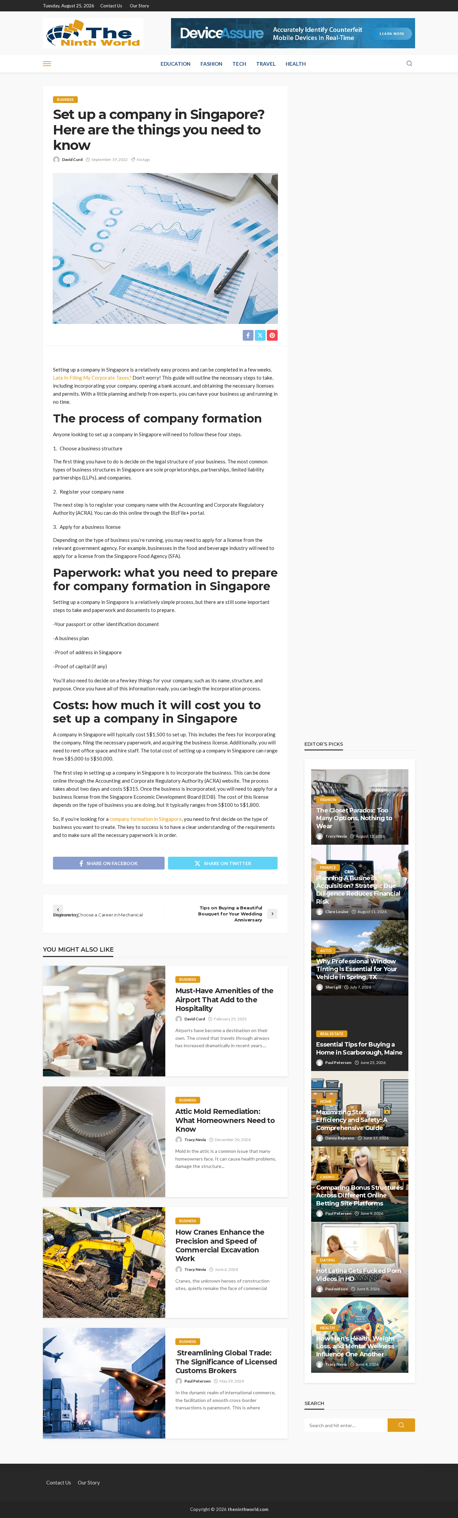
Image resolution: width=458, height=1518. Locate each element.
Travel (266, 64)
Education (175, 64)
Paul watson (336, 1288)
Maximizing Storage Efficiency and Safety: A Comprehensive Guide (352, 1120)
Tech (239, 64)
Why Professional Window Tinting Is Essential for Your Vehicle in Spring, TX (356, 969)
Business (65, 99)
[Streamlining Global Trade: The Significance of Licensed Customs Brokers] (104, 1383)
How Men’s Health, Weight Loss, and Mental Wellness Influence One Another (355, 1346)
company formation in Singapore (145, 819)
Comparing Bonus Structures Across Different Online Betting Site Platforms (359, 1195)
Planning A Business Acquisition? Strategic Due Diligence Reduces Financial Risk (358, 890)
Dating (327, 1260)
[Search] (409, 63)
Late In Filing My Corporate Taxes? (92, 378)
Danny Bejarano (339, 1137)
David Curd (72, 159)
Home (326, 1101)
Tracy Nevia (195, 1139)
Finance (328, 867)
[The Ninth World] (93, 33)
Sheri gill (333, 987)
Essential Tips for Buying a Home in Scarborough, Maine (359, 1048)
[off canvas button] (47, 63)
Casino (327, 1177)
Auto (326, 950)
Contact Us (111, 5)
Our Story (139, 5)
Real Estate (331, 1033)
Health (296, 64)
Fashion (211, 64)
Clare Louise (336, 911)
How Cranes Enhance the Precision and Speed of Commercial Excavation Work (220, 1245)
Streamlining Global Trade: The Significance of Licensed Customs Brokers (226, 1362)
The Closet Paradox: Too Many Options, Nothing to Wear (354, 818)
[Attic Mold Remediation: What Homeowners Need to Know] (104, 1141)
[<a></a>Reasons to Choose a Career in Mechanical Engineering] (105, 910)
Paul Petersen (197, 1381)
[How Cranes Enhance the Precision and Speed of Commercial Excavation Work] (104, 1262)
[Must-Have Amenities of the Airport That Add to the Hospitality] (104, 1021)
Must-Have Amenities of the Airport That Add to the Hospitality (224, 1000)
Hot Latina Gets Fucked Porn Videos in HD (358, 1274)
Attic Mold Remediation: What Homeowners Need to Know (225, 1120)
